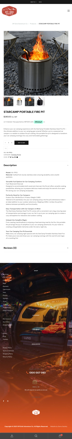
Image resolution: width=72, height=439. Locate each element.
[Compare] (6, 148)
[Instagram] (8, 401)
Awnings (6, 274)
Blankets (5, 286)
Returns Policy (7, 357)
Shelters (5, 298)
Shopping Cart (7, 325)
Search (36, 436)
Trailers (5, 304)
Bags (4, 283)
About (5, 333)
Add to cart (21, 142)
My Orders (6, 322)
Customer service (36, 369)
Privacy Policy (7, 348)
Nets (4, 292)
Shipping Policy (8, 354)
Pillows (5, 295)
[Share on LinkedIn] (13, 157)
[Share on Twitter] (11, 157)
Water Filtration (8, 310)
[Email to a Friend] (17, 157)
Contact (5, 339)
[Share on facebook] (9, 157)
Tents (4, 301)
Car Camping (7, 277)
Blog (4, 336)
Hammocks (6, 289)
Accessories (7, 307)
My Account (7, 319)
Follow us (36, 397)
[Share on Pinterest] (15, 157)
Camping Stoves (16, 155)
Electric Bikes (7, 280)
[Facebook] (3, 401)
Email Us (36, 387)
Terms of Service (8, 351)
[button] (65, 34)
